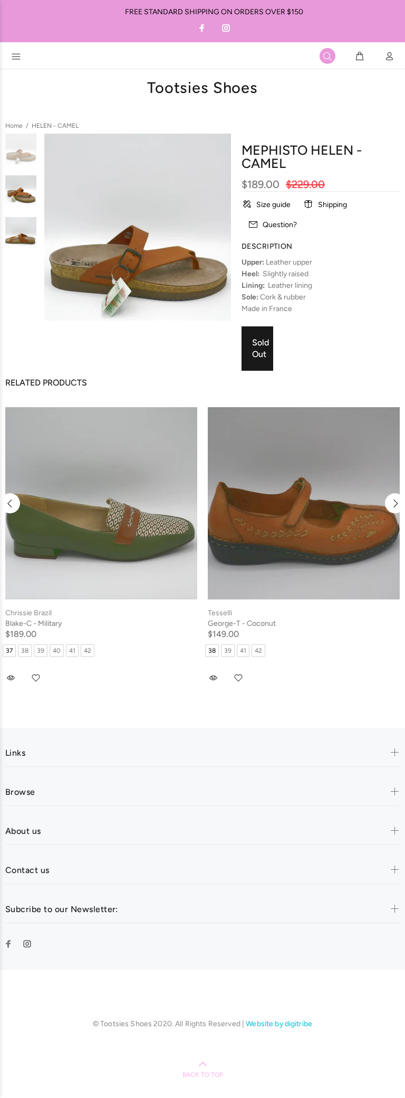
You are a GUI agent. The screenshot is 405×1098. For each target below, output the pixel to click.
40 (57, 650)
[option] (20, 154)
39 (40, 650)
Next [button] (395, 503)
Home (14, 125)
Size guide (273, 204)
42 (87, 650)
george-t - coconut (242, 623)
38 (24, 650)
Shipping (332, 204)
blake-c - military (33, 623)
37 (9, 650)
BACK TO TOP (202, 1074)
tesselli (220, 612)
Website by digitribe (279, 1023)
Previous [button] (10, 503)
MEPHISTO (274, 150)
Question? (280, 224)
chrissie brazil (28, 612)
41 (72, 650)
